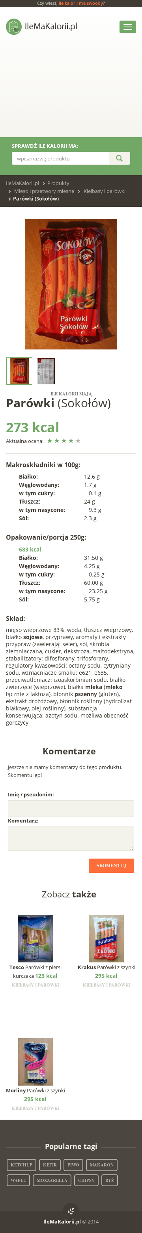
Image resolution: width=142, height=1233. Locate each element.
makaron (102, 1165)
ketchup (21, 1165)
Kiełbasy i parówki (104, 191)
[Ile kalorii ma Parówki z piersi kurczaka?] (36, 938)
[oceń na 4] (71, 440)
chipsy (86, 1180)
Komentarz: (23, 820)
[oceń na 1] (49, 440)
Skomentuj (111, 865)
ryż (109, 1180)
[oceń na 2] (57, 440)
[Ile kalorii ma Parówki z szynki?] (107, 938)
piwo (73, 1165)
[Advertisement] (71, 92)
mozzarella (52, 1180)
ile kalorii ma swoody (81, 3)
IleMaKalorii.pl (22, 183)
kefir (50, 1165)
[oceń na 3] (64, 440)
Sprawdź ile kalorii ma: (45, 145)
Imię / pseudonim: (31, 794)
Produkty (58, 183)
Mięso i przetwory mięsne (44, 191)
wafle (18, 1180)
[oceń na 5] (78, 440)
